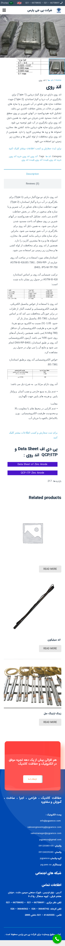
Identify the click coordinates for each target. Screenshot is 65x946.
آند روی (34, 156)
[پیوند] (19, 3)
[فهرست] (4, 10)
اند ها (50, 80)
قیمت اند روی (28, 160)
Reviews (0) (32, 184)
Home (58, 80)
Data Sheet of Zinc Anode (32, 464)
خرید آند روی (15, 156)
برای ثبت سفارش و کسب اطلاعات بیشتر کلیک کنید (35, 149)
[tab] (32, 174)
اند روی (26, 156)
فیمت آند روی (41, 160)
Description (32, 174)
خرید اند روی (55, 160)
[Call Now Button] (57, 938)
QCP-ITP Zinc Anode (32, 473)
